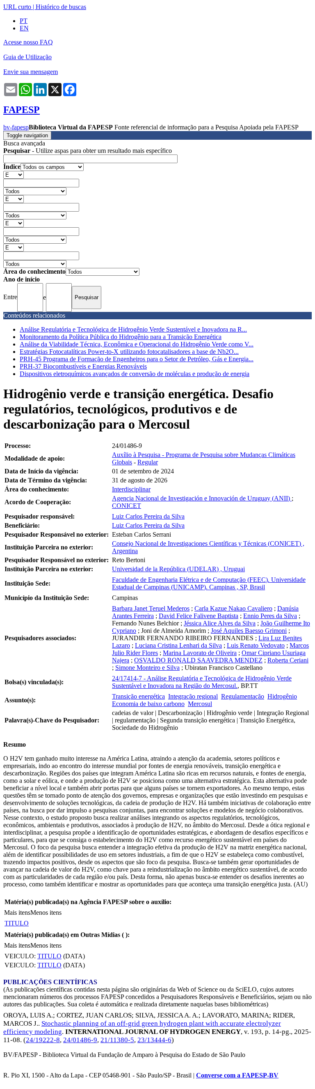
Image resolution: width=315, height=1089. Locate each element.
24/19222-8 (43, 1040)
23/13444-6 (154, 1040)
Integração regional (193, 696)
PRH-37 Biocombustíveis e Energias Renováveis (83, 366)
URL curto (17, 6)
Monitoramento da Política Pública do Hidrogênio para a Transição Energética (120, 336)
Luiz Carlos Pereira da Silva (148, 516)
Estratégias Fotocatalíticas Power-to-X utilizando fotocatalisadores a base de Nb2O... (129, 351)
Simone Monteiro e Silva (147, 667)
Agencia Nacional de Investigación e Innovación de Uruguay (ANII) (202, 498)
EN (24, 28)
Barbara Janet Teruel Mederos (150, 608)
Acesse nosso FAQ (28, 42)
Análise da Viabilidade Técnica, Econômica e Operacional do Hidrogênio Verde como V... (136, 344)
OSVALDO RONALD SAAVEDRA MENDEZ (198, 660)
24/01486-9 (80, 1040)
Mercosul (200, 703)
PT (23, 20)
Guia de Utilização (27, 56)
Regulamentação (242, 696)
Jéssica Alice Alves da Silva (220, 623)
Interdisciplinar (131, 489)
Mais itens (17, 912)
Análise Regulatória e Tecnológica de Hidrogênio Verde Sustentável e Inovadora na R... (133, 329)
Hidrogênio (282, 696)
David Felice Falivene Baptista (198, 615)
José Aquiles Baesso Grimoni (249, 630)
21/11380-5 (117, 1040)
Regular (147, 462)
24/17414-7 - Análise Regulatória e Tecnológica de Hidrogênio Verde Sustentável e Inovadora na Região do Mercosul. (202, 682)
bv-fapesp (16, 127)
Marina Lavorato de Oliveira (200, 652)
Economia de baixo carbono (148, 703)
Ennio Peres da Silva (270, 615)
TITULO (17, 923)
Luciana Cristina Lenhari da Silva (178, 645)
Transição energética (138, 696)
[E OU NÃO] (13, 174)
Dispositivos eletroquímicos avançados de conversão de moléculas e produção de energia (134, 373)
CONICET (126, 505)
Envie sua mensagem (30, 71)
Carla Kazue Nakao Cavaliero (233, 608)
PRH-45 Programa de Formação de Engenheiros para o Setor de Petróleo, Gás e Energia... (136, 358)
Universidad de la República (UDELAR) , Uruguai (178, 568)
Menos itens (46, 912)
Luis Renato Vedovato (256, 645)
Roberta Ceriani (287, 660)
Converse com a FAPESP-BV (237, 1075)
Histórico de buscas (61, 6)
